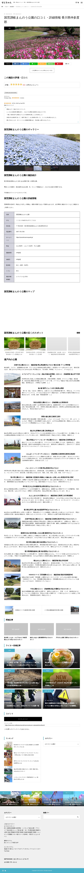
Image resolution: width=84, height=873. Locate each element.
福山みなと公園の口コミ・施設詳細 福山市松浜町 (51, 560)
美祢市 (9, 670)
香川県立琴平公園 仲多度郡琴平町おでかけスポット (42, 510)
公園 (9, 28)
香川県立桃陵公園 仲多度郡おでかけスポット (42, 542)
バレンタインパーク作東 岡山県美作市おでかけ (42, 468)
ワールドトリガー (35, 849)
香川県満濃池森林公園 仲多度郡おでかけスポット (42, 551)
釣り (5, 828)
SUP (17, 842)
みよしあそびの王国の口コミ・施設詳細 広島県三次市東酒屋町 (51, 495)
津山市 (47, 650)
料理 (14, 842)
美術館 (21, 832)
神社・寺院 (28, 834)
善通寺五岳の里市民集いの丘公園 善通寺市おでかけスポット (42, 533)
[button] (6, 149)
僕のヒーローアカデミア (17, 849)
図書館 (10, 834)
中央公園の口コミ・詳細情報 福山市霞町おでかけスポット (50, 589)
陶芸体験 (32, 830)
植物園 (30, 832)
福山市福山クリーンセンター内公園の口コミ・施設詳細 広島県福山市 (50, 440)
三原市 (9, 650)
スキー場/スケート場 (19, 834)
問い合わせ (13, 862)
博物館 (13, 832)
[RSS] (78, 2)
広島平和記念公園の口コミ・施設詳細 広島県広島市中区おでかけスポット (51, 519)
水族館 (26, 832)
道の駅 (21, 830)
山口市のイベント (69, 792)
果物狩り (38, 830)
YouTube (6, 851)
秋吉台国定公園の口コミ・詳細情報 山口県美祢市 (51, 402)
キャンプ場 (16, 830)
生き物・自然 (9, 691)
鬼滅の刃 (6, 849)
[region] (42, 152)
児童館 (34, 832)
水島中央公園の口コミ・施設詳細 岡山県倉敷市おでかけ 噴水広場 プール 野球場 (42, 365)
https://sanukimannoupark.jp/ (24, 237)
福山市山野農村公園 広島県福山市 (42, 431)
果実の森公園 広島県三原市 (50, 416)
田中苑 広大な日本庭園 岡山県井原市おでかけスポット (42, 486)
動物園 (13, 828)
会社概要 (6, 862)
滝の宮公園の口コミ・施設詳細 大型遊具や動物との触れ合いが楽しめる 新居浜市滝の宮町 (42, 477)
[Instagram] (76, 2)
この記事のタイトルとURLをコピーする (42, 70)
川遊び (9, 832)
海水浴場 (9, 830)
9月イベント (5, 792)
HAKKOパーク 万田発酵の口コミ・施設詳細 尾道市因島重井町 (51, 575)
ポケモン (27, 849)
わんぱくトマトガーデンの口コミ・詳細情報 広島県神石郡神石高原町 (50, 454)
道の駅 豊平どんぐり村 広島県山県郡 (51, 388)
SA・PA (27, 830)
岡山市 (47, 670)
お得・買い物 (48, 691)
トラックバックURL (8, 723)
